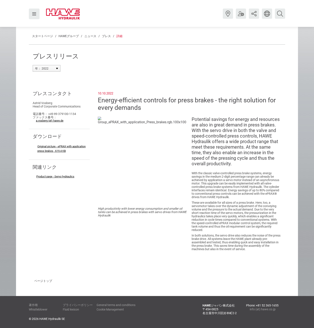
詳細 (119, 36)
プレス (106, 36)
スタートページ (42, 36)
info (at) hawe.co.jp (263, 309)
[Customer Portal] (241, 17)
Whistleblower (38, 309)
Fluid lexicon (71, 309)
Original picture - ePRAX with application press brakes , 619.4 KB (61, 148)
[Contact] (228, 17)
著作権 (33, 304)
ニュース (90, 36)
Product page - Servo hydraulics (55, 176)
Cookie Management (110, 309)
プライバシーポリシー (78, 304)
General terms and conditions (116, 304)
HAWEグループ (69, 36)
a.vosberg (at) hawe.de (49, 120)
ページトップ (43, 281)
